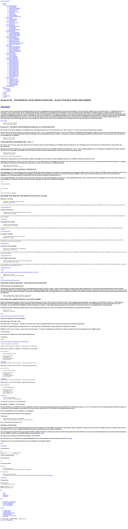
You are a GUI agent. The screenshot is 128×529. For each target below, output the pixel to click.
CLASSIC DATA (7, 510)
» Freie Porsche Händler (14, 9)
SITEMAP (5, 516)
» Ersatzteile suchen (5, 243)
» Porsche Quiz (12, 52)
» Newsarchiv (11, 23)
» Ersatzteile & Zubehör (14, 11)
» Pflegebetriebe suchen (6, 267)
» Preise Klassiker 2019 (13, 68)
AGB (4, 494)
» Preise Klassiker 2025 (13, 61)
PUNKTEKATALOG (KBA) (9, 515)
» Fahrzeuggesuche (13, 20)
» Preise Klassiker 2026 (13, 59)
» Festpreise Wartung (13, 15)
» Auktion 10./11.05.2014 (14, 81)
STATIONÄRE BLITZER (9, 512)
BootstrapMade (9, 520)
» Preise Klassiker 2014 (13, 74)
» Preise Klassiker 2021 (13, 65)
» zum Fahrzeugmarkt (5, 331)
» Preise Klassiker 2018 (13, 69)
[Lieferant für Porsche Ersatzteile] (12, 315)
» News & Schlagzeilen (13, 22)
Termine (5, 92)
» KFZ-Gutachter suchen (6, 255)
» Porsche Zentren (12, 7)
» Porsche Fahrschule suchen (15, 51)
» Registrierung (6, 95)
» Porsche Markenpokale (14, 38)
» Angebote (8, 89)
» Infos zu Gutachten (13, 57)
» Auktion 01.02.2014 (13, 79)
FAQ (4, 492)
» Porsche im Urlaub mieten (14, 50)
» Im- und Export (12, 55)
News (4, 87)
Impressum (5, 496)
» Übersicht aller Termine (14, 26)
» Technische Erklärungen (14, 35)
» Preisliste (50, 475)
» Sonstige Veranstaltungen (14, 29)
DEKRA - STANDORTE (8, 502)
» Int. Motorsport (12, 27)
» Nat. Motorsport (12, 28)
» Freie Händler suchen (5, 231)
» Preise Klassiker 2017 (13, 70)
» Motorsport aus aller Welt (14, 44)
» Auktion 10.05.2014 (13, 82)
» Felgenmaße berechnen (14, 32)
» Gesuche (8, 91)
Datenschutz (5, 495)
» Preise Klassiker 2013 (13, 75)
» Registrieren (3, 477)
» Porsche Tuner (12, 10)
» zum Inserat (3, 361)
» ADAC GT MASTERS (14, 39)
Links (4, 93)
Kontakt (5, 97)
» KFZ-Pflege (11, 13)
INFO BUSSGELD (7, 514)
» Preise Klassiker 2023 (13, 63)
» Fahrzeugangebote (13, 19)
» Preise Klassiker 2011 (13, 76)
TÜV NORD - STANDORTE (9, 501)
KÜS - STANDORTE (8, 504)
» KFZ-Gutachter (12, 14)
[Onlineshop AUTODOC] (4, 445)
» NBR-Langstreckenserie (14, 41)
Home (4, 3)
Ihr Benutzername (17, 452)
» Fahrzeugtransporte (13, 56)
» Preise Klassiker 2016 (13, 71)
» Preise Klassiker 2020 (13, 67)
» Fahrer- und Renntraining (14, 47)
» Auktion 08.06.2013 (13, 83)
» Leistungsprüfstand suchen (15, 16)
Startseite (5, 120)
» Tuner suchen (4, 219)
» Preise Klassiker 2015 (13, 73)
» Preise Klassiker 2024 (13, 62)
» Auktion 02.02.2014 (13, 80)
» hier (42, 433)
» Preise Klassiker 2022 (13, 64)
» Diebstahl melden (10, 86)
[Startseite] (5, 1)
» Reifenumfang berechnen (14, 34)
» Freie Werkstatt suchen (6, 207)
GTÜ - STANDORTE (8, 505)
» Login (5, 94)
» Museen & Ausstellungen (14, 46)
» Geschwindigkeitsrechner (14, 33)
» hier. (70, 438)
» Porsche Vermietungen (14, 49)
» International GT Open (14, 40)
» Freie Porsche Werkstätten (14, 8)
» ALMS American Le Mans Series (16, 43)
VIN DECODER (7, 511)
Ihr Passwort (15, 453)
